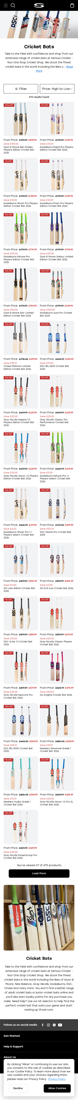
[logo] (39, 5)
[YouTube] (60, 1025)
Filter (23, 89)
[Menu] (6, 5)
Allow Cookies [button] (57, 1088)
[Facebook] (43, 1025)
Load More (39, 873)
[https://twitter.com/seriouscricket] (54, 1025)
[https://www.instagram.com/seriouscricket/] (48, 1025)
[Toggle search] (13, 5)
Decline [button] (18, 1088)
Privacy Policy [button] (57, 1079)
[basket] (72, 5)
